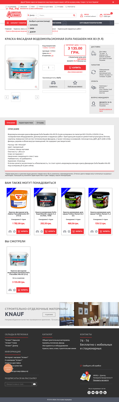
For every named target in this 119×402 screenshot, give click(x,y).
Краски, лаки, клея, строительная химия (59, 348)
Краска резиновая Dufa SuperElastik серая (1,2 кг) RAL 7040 (45, 214)
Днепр (32, 15)
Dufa (59, 78)
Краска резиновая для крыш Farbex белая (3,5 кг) (73, 214)
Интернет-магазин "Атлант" (16, 357)
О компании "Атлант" (13, 360)
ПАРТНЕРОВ (81, 59)
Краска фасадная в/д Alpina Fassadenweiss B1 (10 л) (18, 214)
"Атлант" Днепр (11, 346)
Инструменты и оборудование (55, 346)
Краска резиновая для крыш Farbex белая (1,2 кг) (100, 214)
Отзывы (60, 6)
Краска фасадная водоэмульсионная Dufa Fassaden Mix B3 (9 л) (19, 272)
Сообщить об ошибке (92, 366)
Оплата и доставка (46, 6)
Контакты (71, 6)
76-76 (14, 9)
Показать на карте (101, 380)
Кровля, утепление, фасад (53, 343)
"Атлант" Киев (11, 343)
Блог (33, 6)
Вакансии (24, 6)
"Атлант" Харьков (12, 340)
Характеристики (26, 123)
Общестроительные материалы (56, 340)
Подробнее (49, 314)
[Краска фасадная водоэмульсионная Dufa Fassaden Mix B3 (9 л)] (22, 67)
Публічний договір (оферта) (16, 371)
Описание (11, 123)
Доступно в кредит (75, 72)
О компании (12, 6)
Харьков (33, 25)
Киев (31, 28)
